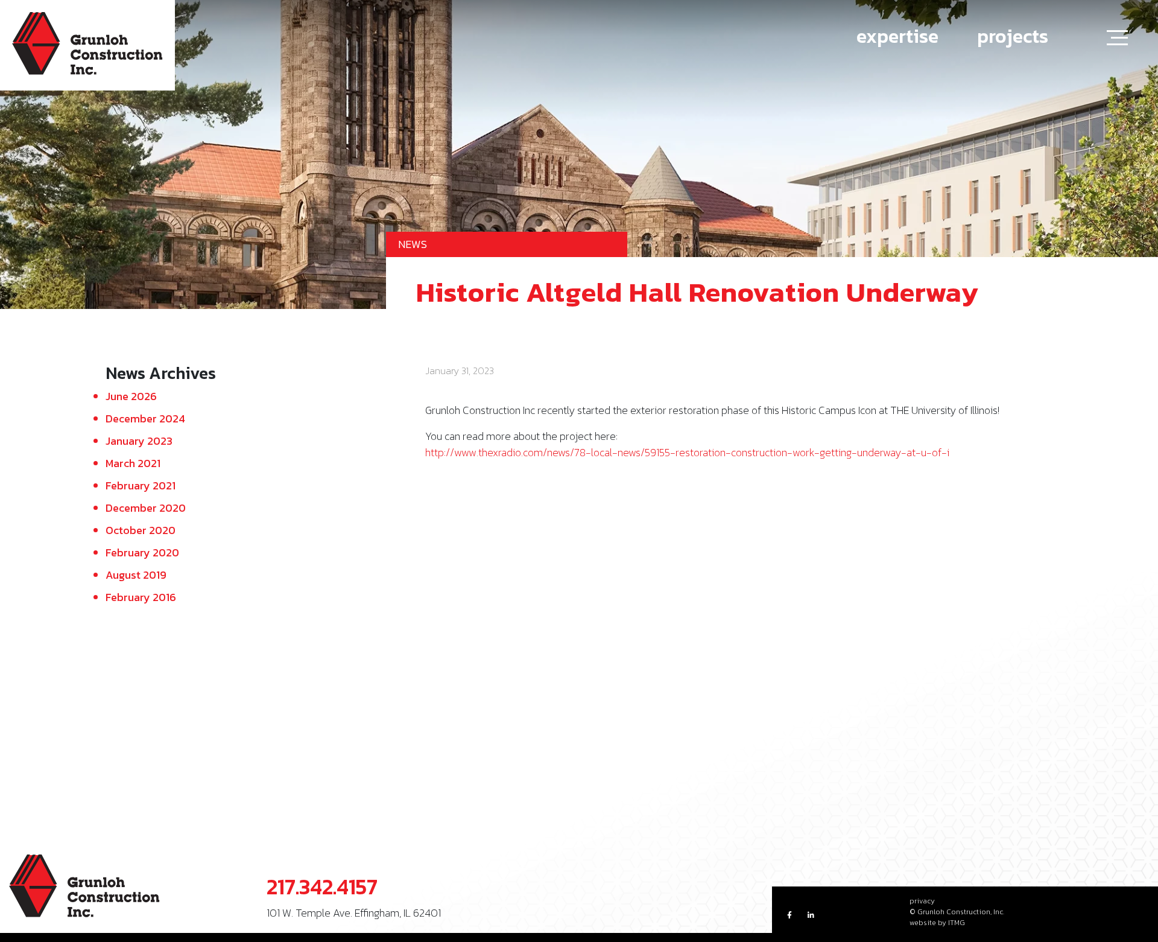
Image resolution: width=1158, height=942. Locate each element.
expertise (897, 36)
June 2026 (131, 396)
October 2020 (141, 530)
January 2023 (139, 441)
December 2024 (145, 418)
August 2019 (136, 575)
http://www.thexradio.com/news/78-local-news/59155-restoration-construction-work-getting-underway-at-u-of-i (687, 452)
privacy (922, 901)
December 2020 (146, 508)
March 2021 (133, 463)
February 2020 (142, 552)
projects (1012, 36)
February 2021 (141, 485)
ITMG (956, 922)
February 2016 (141, 597)
